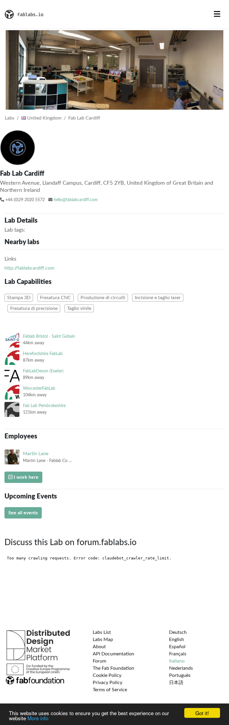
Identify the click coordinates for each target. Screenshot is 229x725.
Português (180, 675)
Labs (9, 118)
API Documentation (113, 653)
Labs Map (103, 639)
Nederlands (181, 668)
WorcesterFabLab (39, 388)
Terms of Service (110, 689)
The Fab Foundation (113, 668)
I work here (25, 477)
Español (177, 646)
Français (177, 653)
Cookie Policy (107, 675)
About (99, 646)
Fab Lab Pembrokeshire (44, 405)
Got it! (202, 713)
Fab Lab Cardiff (84, 118)
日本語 (176, 682)
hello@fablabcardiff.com (76, 200)
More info (37, 718)
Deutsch (178, 632)
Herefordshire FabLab (43, 353)
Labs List (102, 632)
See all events (23, 512)
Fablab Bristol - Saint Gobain (49, 336)
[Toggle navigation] (217, 14)
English (176, 639)
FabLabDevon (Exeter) (43, 371)
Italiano (177, 661)
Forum (99, 661)
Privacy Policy (107, 682)
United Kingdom (43, 118)
